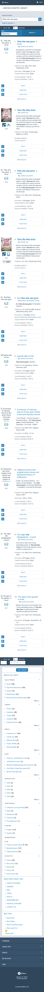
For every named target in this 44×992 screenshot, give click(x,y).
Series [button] (7, 754)
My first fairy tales (13, 772)
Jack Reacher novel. (13, 761)
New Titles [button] (8, 914)
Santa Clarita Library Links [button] (13, 879)
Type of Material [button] (10, 680)
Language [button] (8, 825)
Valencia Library (12, 851)
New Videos (11, 921)
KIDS (8, 890)
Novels (9, 867)
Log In (41, 2)
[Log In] (37, 2)
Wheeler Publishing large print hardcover (20, 765)
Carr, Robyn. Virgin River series (17, 768)
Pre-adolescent (12, 821)
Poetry (9, 870)
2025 (9, 786)
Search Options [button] (8, 23)
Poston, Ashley (12, 744)
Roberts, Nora (11, 740)
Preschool (10, 818)
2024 (9, 789)
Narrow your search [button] (11, 675)
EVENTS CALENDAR (13, 883)
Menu (6, 2)
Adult (9, 811)
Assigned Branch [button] (10, 837)
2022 (9, 796)
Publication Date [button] (10, 778)
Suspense (10, 712)
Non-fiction (11, 863)
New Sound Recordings (14, 925)
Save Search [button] (22, 670)
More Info (23, 90)
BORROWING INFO (13, 900)
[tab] (32, 32)
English (9, 829)
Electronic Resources (14, 687)
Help (4, 964)
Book (9, 684)
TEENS (9, 893)
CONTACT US (11, 907)
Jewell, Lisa (10, 737)
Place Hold (23, 94)
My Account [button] (6, 958)
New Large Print (12, 928)
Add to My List (21, 99)
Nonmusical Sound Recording (17, 697)
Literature (10, 719)
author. (26, 46)
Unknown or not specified (15, 807)
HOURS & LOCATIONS (14, 903)
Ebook (9, 691)
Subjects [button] (7, 704)
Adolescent (11, 814)
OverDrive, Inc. (11, 733)
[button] (32, 32)
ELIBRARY (10, 886)
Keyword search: (7, 15)
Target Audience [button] (10, 803)
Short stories (11, 874)
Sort (3, 31)
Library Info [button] (6, 947)
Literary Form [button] (9, 856)
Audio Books (11, 694)
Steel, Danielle (11, 747)
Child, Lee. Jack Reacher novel (17, 758)
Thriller (9, 715)
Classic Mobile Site (22, 987)
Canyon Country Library (15, 8)
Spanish (10, 833)
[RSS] (6, 931)
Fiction (9, 709)
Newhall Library (12, 848)
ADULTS (9, 897)
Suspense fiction (12, 722)
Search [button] (4, 953)
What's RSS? (9, 933)
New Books (10, 918)
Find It (23, 85)
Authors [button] (7, 729)
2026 (9, 783)
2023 (9, 793)
